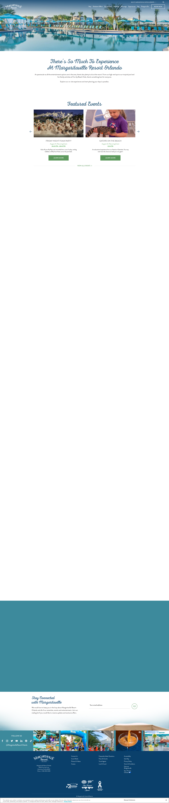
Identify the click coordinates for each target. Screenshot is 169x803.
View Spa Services (56, 324)
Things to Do (145, 6)
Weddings (116, 6)
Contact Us (74, 756)
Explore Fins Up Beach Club (56, 531)
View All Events (83, 166)
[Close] (166, 800)
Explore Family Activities (56, 395)
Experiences (131, 6)
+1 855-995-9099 (45, 771)
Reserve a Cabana (56, 599)
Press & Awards (103, 759)
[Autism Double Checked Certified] (100, 786)
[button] (31, 132)
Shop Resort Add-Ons (112, 258)
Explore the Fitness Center (56, 463)
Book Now (158, 6)
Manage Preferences (129, 800)
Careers (73, 764)
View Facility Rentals (112, 537)
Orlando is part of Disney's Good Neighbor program (72, 785)
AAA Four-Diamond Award (87, 785)
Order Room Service (112, 327)
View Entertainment (56, 253)
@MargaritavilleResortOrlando (16, 745)
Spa (138, 6)
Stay (90, 6)
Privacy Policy (128, 761)
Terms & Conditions (129, 764)
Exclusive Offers (98, 6)
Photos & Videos (76, 761)
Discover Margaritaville (127, 767)
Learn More (61, 158)
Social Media (74, 759)
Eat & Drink (108, 6)
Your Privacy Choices (127, 771)
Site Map (126, 759)
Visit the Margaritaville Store (112, 398)
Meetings (124, 6)
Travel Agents (102, 761)
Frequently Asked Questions (106, 756)
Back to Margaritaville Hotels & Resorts (142, 2)
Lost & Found (102, 764)
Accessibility (127, 756)
